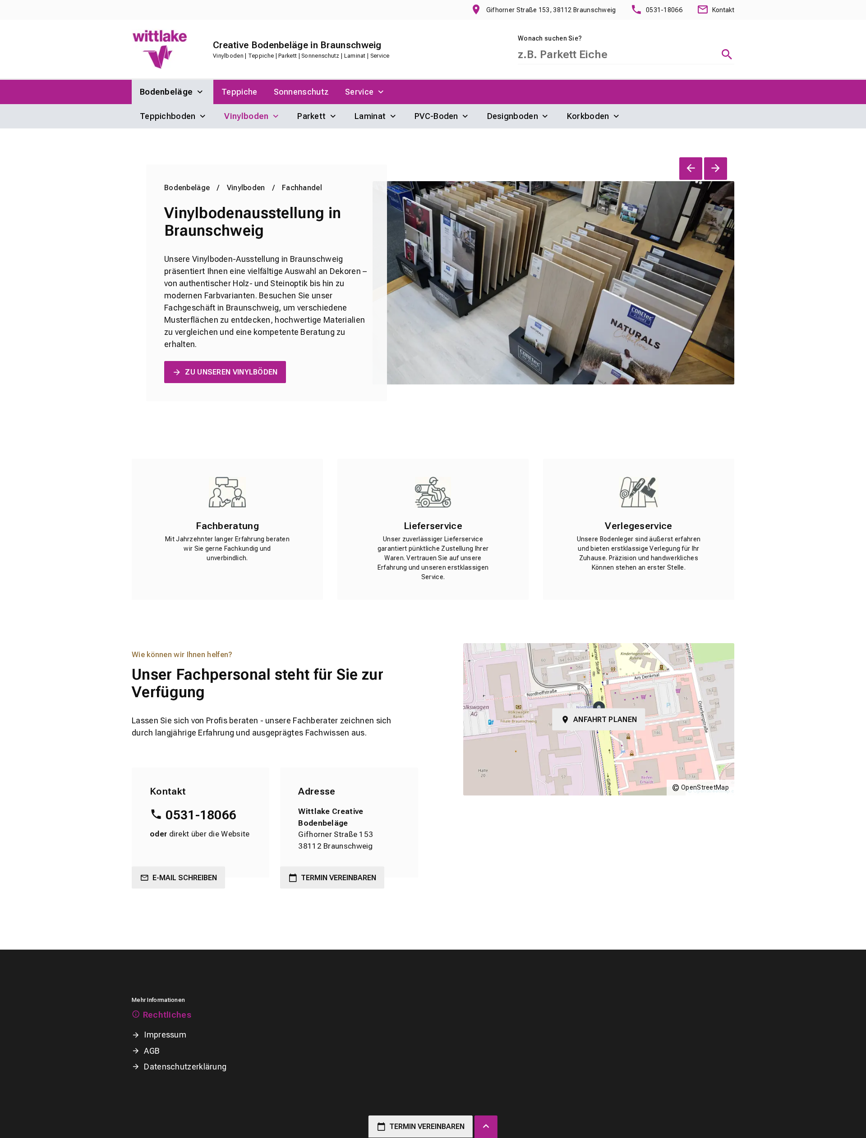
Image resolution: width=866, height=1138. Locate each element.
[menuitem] (172, 92)
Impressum (165, 1034)
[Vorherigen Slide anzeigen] (690, 168)
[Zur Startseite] (159, 49)
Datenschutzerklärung (185, 1066)
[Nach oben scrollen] (485, 1126)
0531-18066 (201, 815)
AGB (152, 1051)
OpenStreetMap (705, 787)
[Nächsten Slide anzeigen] (715, 168)
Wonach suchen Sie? (550, 38)
